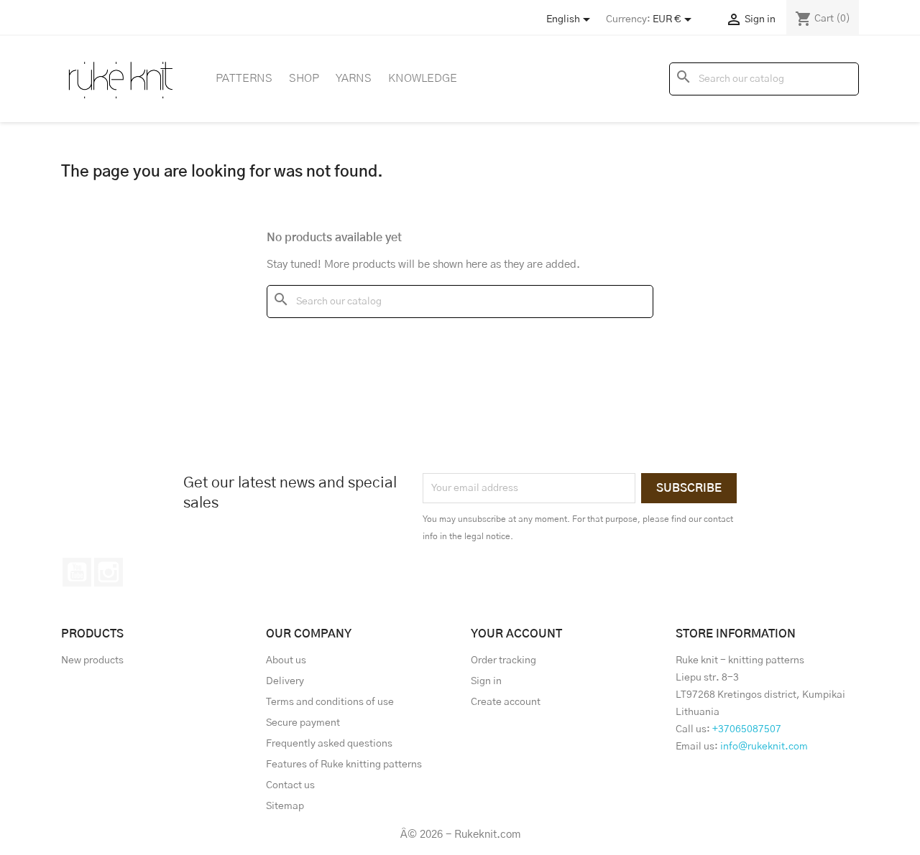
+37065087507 (746, 729)
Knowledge (422, 78)
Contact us (290, 785)
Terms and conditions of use (330, 702)
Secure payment (303, 723)
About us (286, 660)
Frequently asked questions (329, 744)
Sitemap (285, 806)
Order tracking (503, 660)
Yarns (354, 78)
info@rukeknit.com (764, 747)
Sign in (486, 681)
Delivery (285, 681)
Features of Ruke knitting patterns (344, 765)
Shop (304, 78)
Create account (505, 702)
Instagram (108, 572)
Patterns (244, 78)
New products (92, 660)
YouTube (77, 572)
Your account (516, 634)
